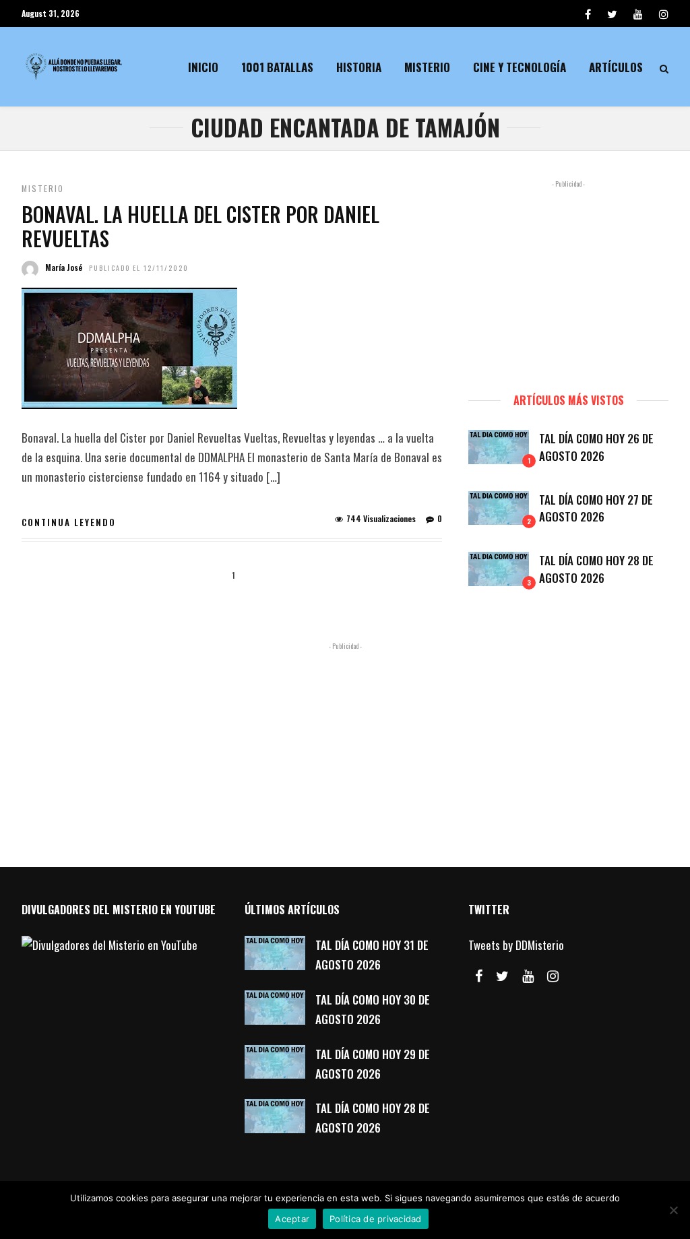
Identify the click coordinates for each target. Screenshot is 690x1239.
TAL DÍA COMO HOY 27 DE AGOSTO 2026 (596, 508)
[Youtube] (638, 13)
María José (63, 267)
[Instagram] (663, 13)
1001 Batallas (277, 67)
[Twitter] (502, 976)
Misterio (427, 67)
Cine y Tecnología (519, 67)
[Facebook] (478, 976)
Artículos (616, 67)
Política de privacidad (376, 1218)
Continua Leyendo (69, 522)
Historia (358, 67)
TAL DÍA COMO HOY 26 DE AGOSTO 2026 (596, 447)
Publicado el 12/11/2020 (139, 268)
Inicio (203, 67)
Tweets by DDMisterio (516, 944)
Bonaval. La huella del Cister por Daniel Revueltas (200, 226)
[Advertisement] (568, 280)
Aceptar (292, 1218)
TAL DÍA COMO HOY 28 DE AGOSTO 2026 (596, 569)
